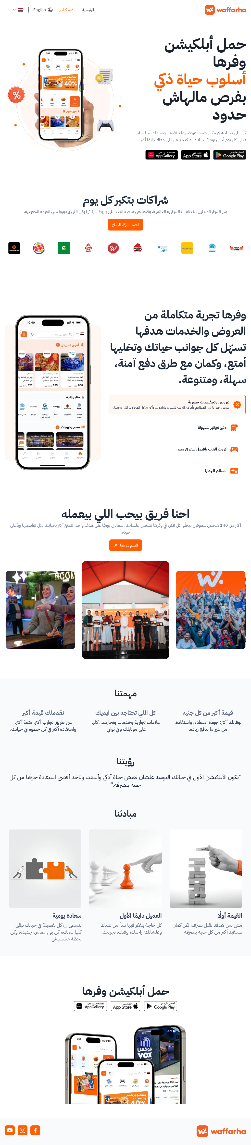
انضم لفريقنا (129, 545)
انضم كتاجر (67, 10)
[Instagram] (22, 1130)
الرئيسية (88, 10)
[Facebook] (35, 1130)
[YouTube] (10, 1130)
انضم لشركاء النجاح (125, 225)
